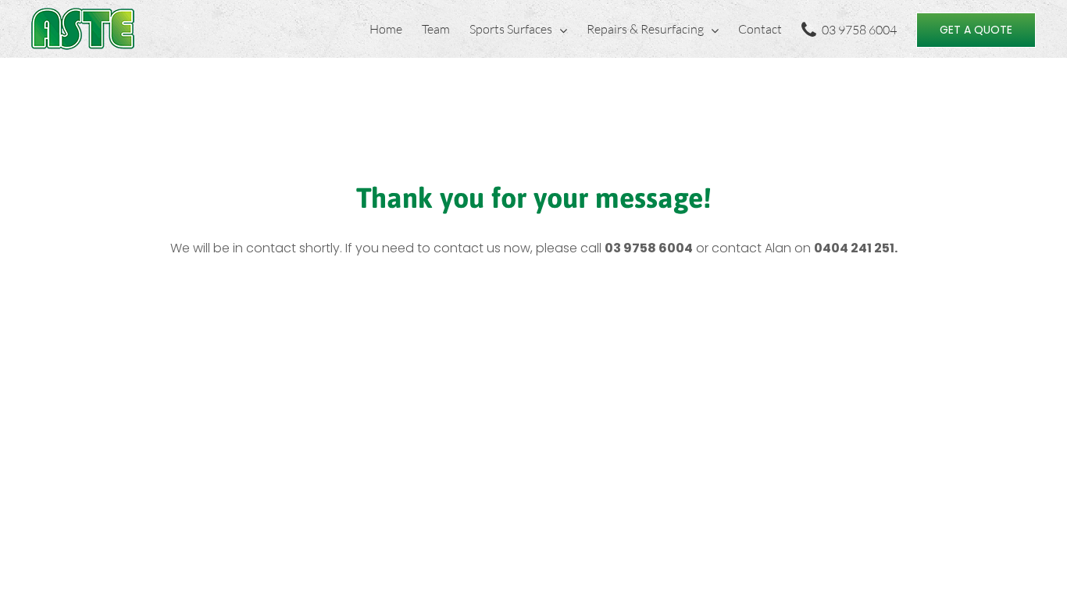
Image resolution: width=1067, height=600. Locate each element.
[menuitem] (395, 29)
